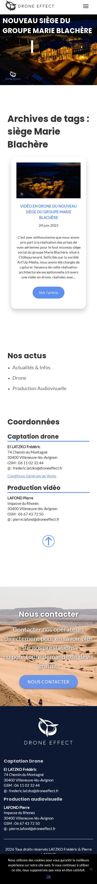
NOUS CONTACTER (48, 681)
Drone (19, 378)
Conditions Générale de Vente (31, 476)
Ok (49, 877)
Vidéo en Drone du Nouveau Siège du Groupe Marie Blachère (48, 212)
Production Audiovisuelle (39, 388)
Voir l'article (48, 292)
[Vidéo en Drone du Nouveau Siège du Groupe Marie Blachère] (48, 180)
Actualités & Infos (31, 367)
